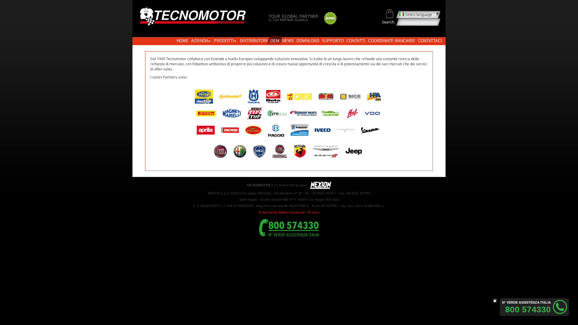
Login (389, 14)
